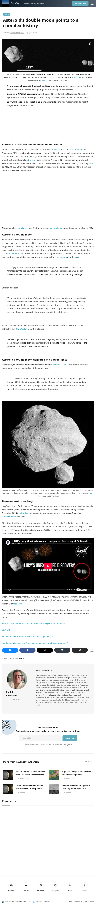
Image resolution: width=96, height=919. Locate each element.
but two (31, 160)
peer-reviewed (55, 228)
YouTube (18, 603)
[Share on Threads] (45, 650)
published (22, 228)
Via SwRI (6, 630)
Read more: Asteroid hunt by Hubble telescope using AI (28, 636)
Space (6, 14)
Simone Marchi (60, 364)
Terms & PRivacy (89, 902)
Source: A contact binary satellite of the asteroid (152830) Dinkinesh (33, 623)
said (91, 163)
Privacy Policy (67, 745)
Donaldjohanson (10, 516)
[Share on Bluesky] (10, 650)
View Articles (17, 699)
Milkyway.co (46, 902)
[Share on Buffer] (62, 650)
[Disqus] (48, 840)
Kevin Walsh (21, 329)
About (70, 902)
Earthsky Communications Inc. (21, 902)
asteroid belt (78, 149)
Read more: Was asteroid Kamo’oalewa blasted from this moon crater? (35, 643)
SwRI (43, 80)
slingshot (24, 513)
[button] (92, 3)
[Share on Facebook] (27, 650)
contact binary (13, 253)
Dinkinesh (78, 77)
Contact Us (78, 902)
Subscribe (82, 3)
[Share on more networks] (80, 650)
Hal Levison (61, 257)
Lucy (10, 74)
